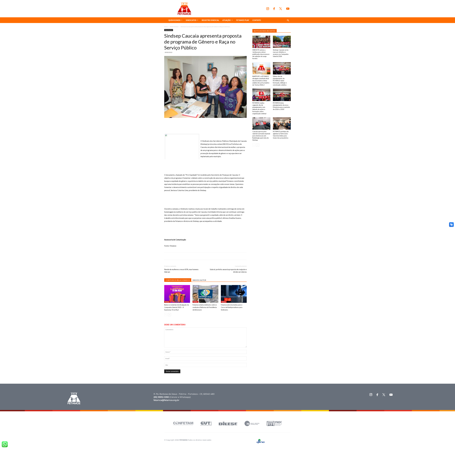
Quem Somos (174, 20)
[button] (288, 21)
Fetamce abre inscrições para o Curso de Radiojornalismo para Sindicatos (231, 307)
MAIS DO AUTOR (199, 280)
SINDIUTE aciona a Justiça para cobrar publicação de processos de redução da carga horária (260, 54)
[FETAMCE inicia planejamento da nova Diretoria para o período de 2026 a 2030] (282, 95)
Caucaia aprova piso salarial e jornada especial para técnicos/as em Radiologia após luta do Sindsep (261, 136)
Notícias (167, 301)
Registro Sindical (210, 20)
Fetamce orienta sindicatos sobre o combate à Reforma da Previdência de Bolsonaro (205, 307)
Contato (256, 20)
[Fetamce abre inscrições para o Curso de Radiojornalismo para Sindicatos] (234, 294)
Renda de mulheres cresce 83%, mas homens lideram (181, 270)
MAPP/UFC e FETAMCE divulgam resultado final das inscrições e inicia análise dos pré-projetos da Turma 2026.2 (260, 80)
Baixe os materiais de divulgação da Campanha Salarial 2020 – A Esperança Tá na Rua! (176, 307)
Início (166, 27)
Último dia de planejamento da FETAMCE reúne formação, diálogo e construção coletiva (280, 80)
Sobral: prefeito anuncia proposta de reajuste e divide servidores (228, 270)
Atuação (226, 20)
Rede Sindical (174, 27)
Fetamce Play (242, 20)
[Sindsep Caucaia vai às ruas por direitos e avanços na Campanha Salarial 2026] (282, 42)
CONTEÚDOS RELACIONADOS (178, 280)
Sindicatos (191, 20)
